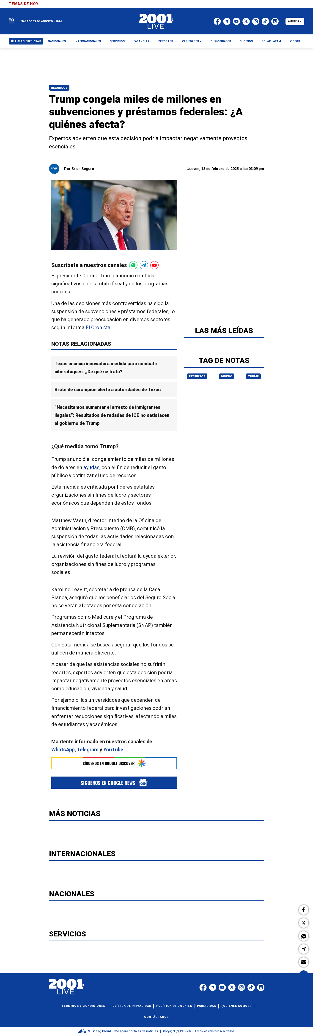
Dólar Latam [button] (271, 41)
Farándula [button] (142, 41)
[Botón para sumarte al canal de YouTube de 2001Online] (154, 265)
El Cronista (98, 327)
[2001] (156, 21)
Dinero (226, 376)
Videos (295, 41)
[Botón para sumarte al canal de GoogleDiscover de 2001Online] (114, 763)
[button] (303, 910)
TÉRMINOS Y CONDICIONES (83, 1006)
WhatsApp (63, 749)
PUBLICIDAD (206, 1006)
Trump (253, 376)
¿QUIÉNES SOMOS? (236, 1006)
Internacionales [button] (87, 41)
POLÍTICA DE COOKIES (174, 1006)
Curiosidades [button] (221, 41)
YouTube (113, 749)
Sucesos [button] (246, 41)
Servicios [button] (117, 41)
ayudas (91, 467)
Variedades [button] (190, 41)
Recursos (59, 87)
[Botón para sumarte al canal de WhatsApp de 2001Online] (133, 265)
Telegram (88, 749)
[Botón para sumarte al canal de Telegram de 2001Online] (144, 265)
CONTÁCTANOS (156, 1017)
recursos (197, 376)
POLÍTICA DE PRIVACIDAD (130, 1006)
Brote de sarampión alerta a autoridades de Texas (108, 389)
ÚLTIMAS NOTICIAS (26, 41)
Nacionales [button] (57, 41)
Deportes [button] (165, 41)
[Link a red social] (203, 987)
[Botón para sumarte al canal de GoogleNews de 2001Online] (114, 783)
